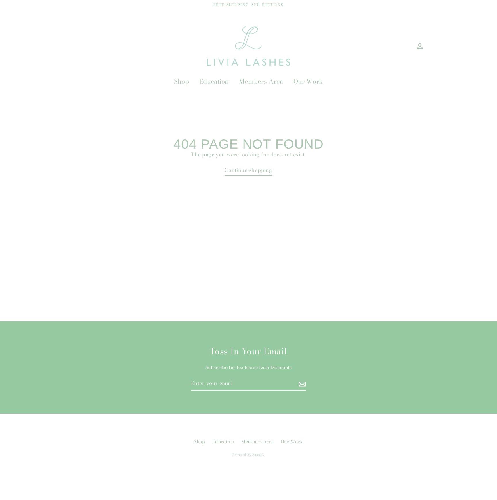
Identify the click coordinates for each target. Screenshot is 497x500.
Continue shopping (249, 170)
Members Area (261, 81)
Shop (181, 81)
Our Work (308, 81)
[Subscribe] (301, 384)
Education (214, 81)
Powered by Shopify (248, 454)
